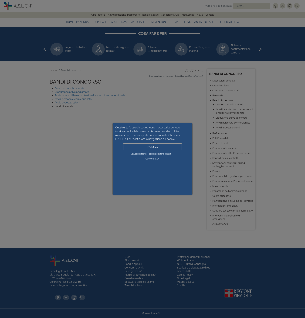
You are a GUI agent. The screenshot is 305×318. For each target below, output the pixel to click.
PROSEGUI (152, 146)
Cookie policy (152, 158)
